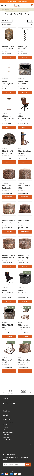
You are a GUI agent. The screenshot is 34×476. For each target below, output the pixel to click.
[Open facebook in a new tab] (4, 403)
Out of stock (25, 301)
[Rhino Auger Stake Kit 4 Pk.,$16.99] (25, 34)
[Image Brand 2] (23, 391)
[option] (10, 391)
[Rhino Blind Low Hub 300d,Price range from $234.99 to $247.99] (25, 208)
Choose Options (9, 197)
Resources (5, 424)
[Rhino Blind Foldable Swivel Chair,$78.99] (9, 278)
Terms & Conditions (7, 439)
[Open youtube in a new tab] (14, 403)
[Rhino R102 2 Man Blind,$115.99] (9, 313)
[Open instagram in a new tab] (11, 403)
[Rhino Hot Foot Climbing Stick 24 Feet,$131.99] (9, 69)
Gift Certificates (7, 419)
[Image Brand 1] (10, 391)
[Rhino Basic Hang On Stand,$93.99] (25, 138)
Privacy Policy (6, 437)
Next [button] (31, 392)
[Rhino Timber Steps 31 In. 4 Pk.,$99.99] (9, 104)
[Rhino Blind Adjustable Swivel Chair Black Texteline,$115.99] (25, 104)
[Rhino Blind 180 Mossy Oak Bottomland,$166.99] (25, 278)
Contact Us (5, 427)
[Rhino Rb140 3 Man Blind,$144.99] (25, 69)
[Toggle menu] (2, 5)
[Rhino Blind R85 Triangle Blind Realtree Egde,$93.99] (9, 34)
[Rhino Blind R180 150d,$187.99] (25, 173)
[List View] (31, 21)
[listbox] (17, 24)
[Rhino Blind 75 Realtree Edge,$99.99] (9, 138)
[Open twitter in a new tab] (7, 403)
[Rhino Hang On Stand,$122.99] (9, 347)
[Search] (6, 5)
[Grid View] (28, 21)
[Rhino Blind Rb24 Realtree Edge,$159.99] (9, 208)
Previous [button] (3, 392)
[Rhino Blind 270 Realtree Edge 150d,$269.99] (25, 243)
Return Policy (6, 434)
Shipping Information (8, 432)
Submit (28, 464)
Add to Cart (9, 57)
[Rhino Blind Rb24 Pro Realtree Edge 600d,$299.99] (9, 243)
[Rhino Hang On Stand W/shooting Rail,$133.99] (25, 313)
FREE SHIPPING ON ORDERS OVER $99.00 (17, 1)
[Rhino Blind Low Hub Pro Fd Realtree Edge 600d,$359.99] (25, 347)
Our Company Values (8, 422)
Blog (4, 429)
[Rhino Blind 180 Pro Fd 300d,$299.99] (9, 173)
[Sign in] (27, 5)
